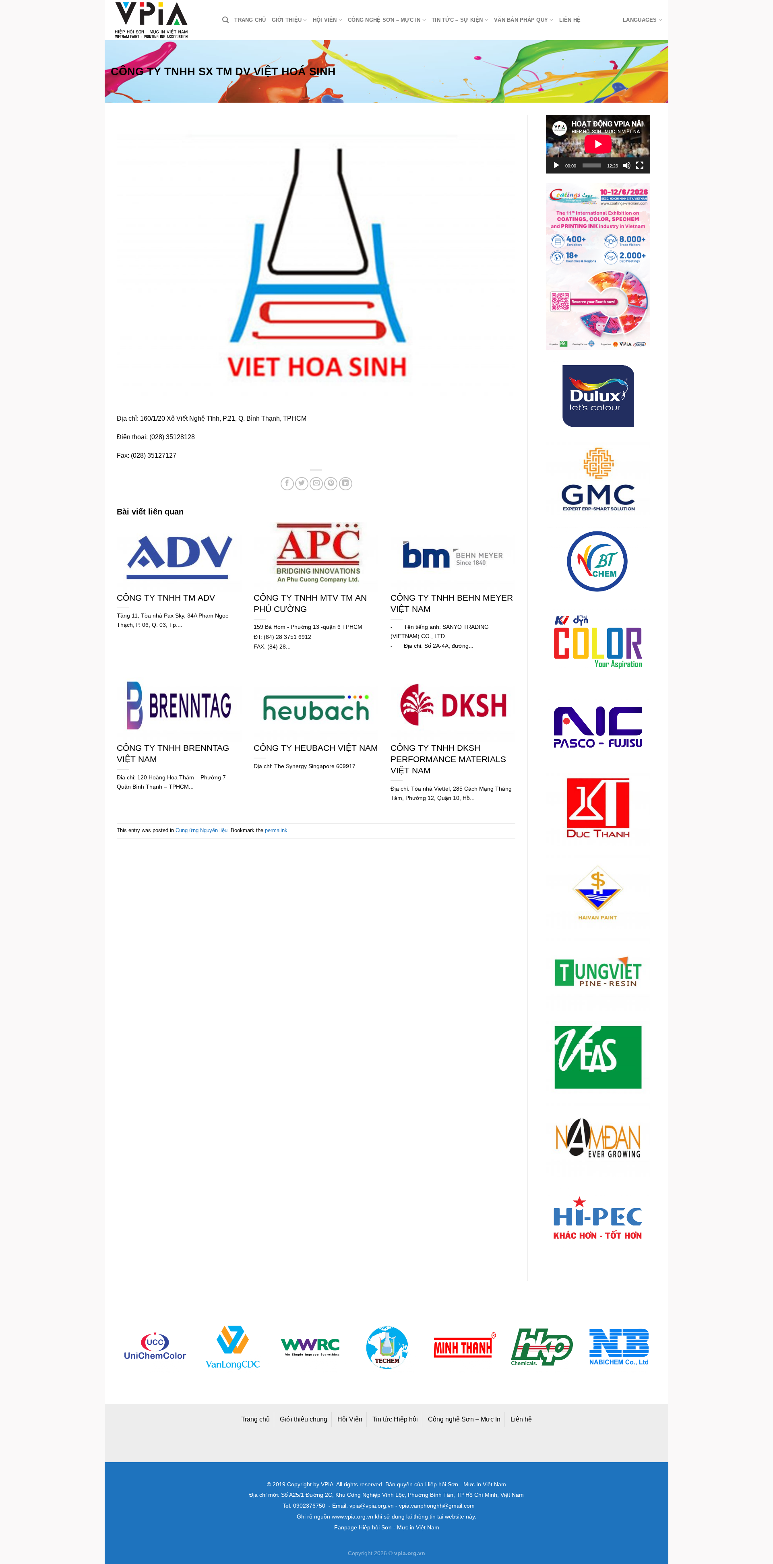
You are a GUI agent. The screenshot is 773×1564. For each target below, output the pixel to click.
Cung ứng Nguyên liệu (201, 830)
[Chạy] (556, 165)
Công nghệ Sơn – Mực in (384, 20)
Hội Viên (349, 1419)
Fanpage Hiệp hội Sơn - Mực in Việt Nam (386, 1528)
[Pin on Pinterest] (330, 483)
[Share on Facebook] (287, 483)
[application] (598, 144)
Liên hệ (570, 20)
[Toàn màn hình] (640, 165)
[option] (155, 1347)
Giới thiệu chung (303, 1419)
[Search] (225, 20)
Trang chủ (250, 20)
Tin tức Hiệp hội (395, 1419)
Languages (640, 20)
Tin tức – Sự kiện (457, 20)
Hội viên (325, 20)
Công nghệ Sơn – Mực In (464, 1419)
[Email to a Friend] (316, 483)
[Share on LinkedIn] (345, 483)
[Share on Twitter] (301, 483)
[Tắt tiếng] (627, 165)
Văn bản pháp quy (521, 20)
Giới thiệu (287, 20)
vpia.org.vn (409, 1553)
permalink (276, 830)
